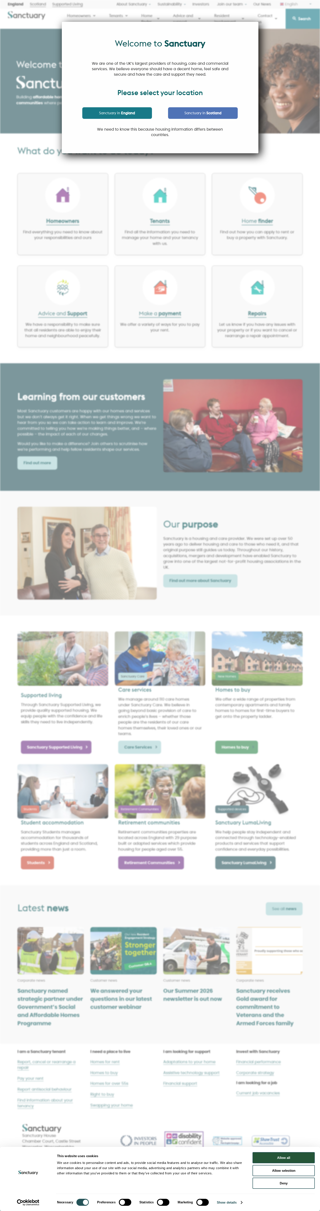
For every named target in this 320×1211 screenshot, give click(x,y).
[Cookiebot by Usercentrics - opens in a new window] (28, 1202)
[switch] (125, 1202)
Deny (284, 1183)
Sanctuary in (117, 113)
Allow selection (283, 1170)
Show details (227, 1202)
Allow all (283, 1158)
